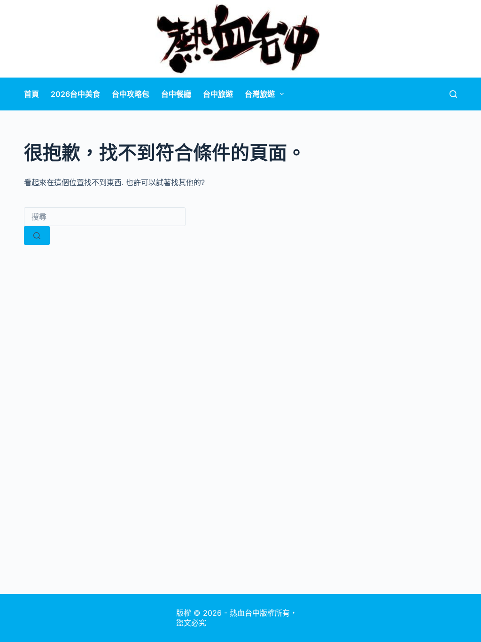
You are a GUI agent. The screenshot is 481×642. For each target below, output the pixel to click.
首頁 (31, 94)
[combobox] (105, 216)
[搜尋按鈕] (37, 235)
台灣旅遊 (260, 94)
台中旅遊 (218, 94)
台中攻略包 (130, 94)
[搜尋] (453, 94)
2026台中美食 (75, 94)
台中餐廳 (176, 94)
